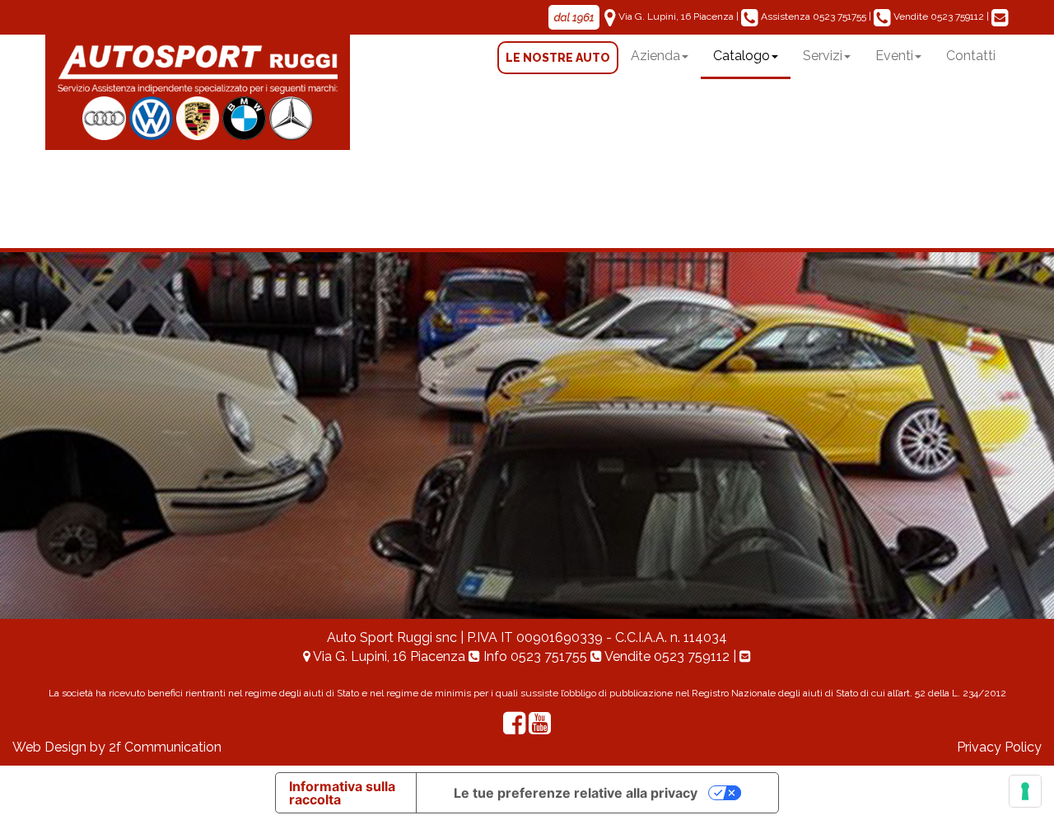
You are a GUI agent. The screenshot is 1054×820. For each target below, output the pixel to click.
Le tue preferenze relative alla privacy (575, 793)
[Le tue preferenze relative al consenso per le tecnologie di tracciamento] (1025, 791)
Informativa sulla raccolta (342, 793)
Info (533, 656)
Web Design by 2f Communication (117, 747)
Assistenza (812, 16)
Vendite (937, 16)
